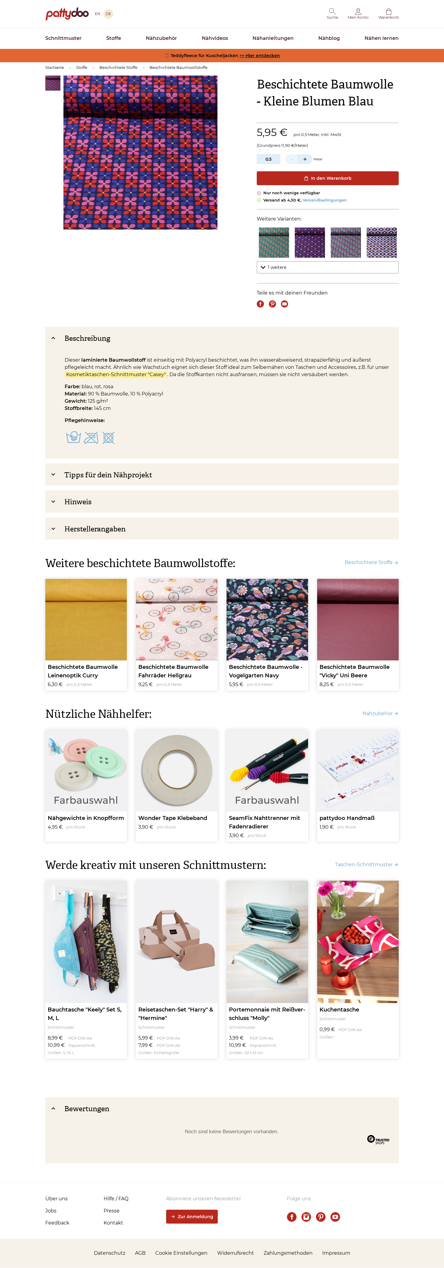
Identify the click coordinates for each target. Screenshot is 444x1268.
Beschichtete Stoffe (118, 67)
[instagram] (306, 1217)
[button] (332, 14)
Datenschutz (109, 1253)
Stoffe (113, 38)
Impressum (336, 1253)
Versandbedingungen (325, 200)
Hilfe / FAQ (116, 1199)
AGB (140, 1253)
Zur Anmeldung (195, 1216)
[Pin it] (272, 304)
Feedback (57, 1223)
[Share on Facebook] (260, 304)
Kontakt (113, 1223)
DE (108, 13)
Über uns (56, 1199)
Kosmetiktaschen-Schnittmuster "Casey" (116, 374)
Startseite (54, 67)
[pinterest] (321, 1217)
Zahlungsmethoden (288, 1253)
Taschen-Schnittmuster (364, 864)
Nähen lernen (382, 38)
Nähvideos (215, 38)
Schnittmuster (63, 38)
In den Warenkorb (331, 178)
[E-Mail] (284, 304)
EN (97, 13)
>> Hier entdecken (260, 55)
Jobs (50, 1211)
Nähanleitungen (273, 38)
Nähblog (329, 38)
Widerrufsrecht (235, 1253)
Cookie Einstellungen (181, 1253)
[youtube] (335, 1217)
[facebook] (292, 1217)
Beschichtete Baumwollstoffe (179, 67)
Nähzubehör (161, 38)
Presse (112, 1211)
